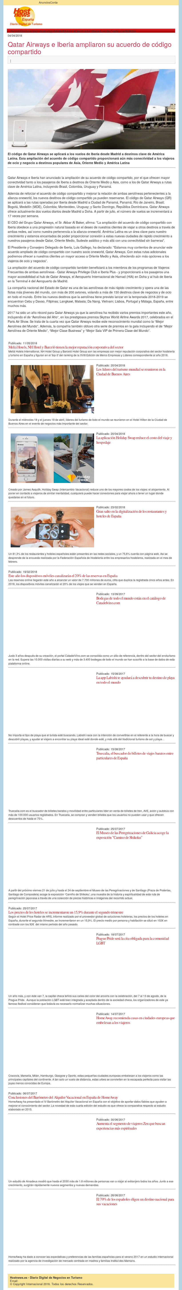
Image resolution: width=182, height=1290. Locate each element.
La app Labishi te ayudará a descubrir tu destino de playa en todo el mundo (135, 680)
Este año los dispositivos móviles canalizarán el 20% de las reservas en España (62, 575)
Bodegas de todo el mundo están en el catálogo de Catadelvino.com (131, 600)
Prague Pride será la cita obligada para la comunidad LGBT (132, 941)
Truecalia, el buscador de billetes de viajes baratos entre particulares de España (134, 755)
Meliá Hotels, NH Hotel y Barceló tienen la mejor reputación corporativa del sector (65, 347)
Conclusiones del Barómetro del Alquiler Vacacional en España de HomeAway (63, 1097)
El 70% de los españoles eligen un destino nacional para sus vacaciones (135, 1201)
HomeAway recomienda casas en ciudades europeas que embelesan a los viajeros (135, 1020)
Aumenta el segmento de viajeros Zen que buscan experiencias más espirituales (130, 1126)
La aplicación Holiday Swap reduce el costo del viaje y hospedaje (134, 440)
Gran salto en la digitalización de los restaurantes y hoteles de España (131, 513)
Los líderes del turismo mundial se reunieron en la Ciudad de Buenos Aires (131, 371)
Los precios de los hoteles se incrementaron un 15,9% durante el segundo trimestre (65, 912)
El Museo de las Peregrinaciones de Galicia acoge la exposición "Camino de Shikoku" (132, 835)
